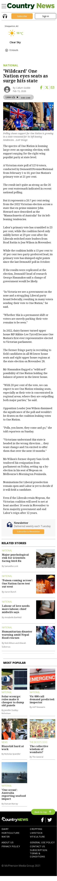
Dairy (5, 828)
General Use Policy (42, 842)
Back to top (40, 812)
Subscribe (22, 16)
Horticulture (10, 832)
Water (6, 836)
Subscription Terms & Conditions (38, 853)
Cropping (36, 828)
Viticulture (37, 836)
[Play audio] (4, 15)
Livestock (36, 832)
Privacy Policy (11, 846)
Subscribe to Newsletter (28, 531)
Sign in (45, 16)
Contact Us (37, 846)
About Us (7, 842)
